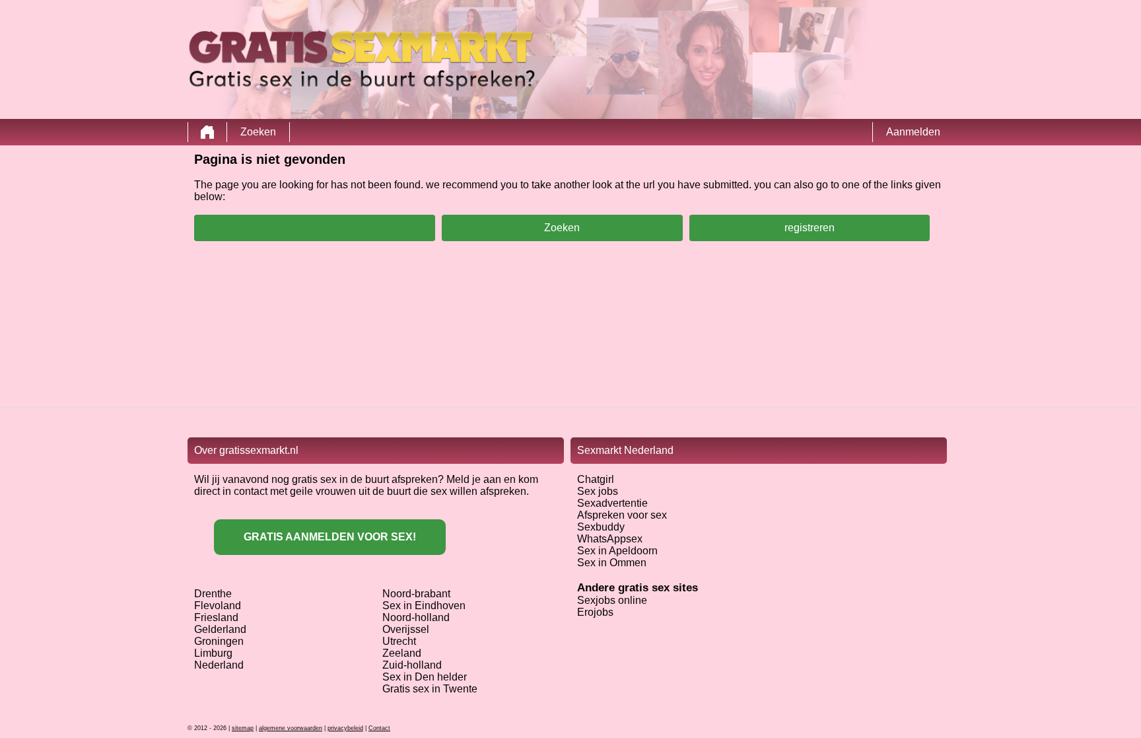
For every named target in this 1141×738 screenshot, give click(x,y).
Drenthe (213, 593)
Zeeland (401, 653)
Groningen (219, 641)
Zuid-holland (412, 665)
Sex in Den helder (424, 677)
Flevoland (217, 605)
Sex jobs (597, 491)
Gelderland (220, 629)
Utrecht (399, 641)
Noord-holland (416, 617)
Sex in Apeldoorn (617, 550)
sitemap (243, 728)
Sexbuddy (601, 527)
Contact (379, 728)
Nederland (219, 665)
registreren (809, 227)
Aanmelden (913, 131)
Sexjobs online (612, 600)
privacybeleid (345, 728)
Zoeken (258, 131)
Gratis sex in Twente (429, 688)
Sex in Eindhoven (424, 605)
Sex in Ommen (611, 562)
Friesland (216, 617)
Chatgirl (595, 479)
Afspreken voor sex (622, 515)
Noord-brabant (416, 593)
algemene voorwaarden (290, 728)
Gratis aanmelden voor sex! (330, 536)
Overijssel (405, 629)
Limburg (213, 653)
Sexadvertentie (612, 503)
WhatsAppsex (609, 538)
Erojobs (595, 612)
